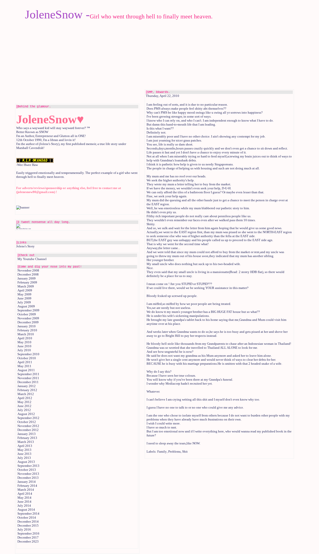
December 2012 (28, 430)
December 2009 (28, 322)
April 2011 (24, 362)
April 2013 (24, 446)
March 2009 (25, 286)
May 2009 (24, 294)
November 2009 (28, 318)
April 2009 (24, 290)
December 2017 (28, 537)
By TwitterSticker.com (23, 228)
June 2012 (24, 406)
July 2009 (24, 302)
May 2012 (24, 402)
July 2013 (24, 458)
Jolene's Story (25, 246)
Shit (185, 451)
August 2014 (26, 509)
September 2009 (28, 310)
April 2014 (24, 493)
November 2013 (28, 474)
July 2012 (24, 410)
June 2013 (24, 454)
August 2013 (26, 462)
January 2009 (26, 278)
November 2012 (28, 426)
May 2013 (24, 450)
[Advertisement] (219, 56)
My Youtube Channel (32, 259)
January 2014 (26, 482)
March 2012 (25, 394)
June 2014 (24, 501)
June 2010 (24, 346)
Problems (174, 451)
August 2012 (26, 414)
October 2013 (26, 470)
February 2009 (27, 282)
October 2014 (26, 517)
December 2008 (28, 274)
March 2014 (25, 489)
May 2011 (24, 366)
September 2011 (28, 374)
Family (162, 451)
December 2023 (28, 541)
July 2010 (24, 350)
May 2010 (24, 342)
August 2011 (26, 370)
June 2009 (24, 298)
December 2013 (28, 478)
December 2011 (28, 382)
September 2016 (28, 533)
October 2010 (26, 358)
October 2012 (26, 422)
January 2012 (26, 386)
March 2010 (25, 334)
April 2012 (24, 398)
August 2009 (26, 306)
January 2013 (26, 434)
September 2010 (28, 354)
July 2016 (24, 529)
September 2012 (28, 418)
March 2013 (25, 442)
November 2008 (28, 270)
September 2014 (28, 513)
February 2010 (27, 330)
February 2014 (27, 485)
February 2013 (27, 438)
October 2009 (26, 314)
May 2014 (24, 497)
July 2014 (24, 505)
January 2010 (26, 326)
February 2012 (27, 390)
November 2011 (28, 378)
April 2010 (24, 338)
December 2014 (28, 521)
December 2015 (28, 525)
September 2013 (28, 466)
